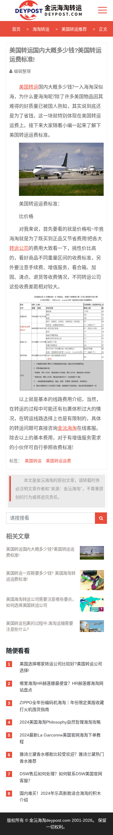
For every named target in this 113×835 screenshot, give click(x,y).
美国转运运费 (58, 460)
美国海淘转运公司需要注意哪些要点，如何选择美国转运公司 (41, 602)
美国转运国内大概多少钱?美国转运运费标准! (40, 552)
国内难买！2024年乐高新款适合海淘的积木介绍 (60, 796)
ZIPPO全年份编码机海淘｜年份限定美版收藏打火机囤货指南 (62, 706)
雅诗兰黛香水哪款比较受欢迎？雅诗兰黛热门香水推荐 (62, 757)
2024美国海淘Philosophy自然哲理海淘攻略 (60, 722)
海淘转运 (41, 29)
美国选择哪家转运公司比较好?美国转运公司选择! (61, 667)
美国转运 (33, 460)
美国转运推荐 (74, 29)
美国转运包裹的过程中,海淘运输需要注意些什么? (39, 626)
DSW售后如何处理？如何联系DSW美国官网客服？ (61, 777)
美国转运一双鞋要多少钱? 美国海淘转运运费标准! (40, 576)
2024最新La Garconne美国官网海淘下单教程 (60, 738)
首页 (16, 29)
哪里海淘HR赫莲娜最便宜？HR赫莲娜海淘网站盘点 (61, 686)
